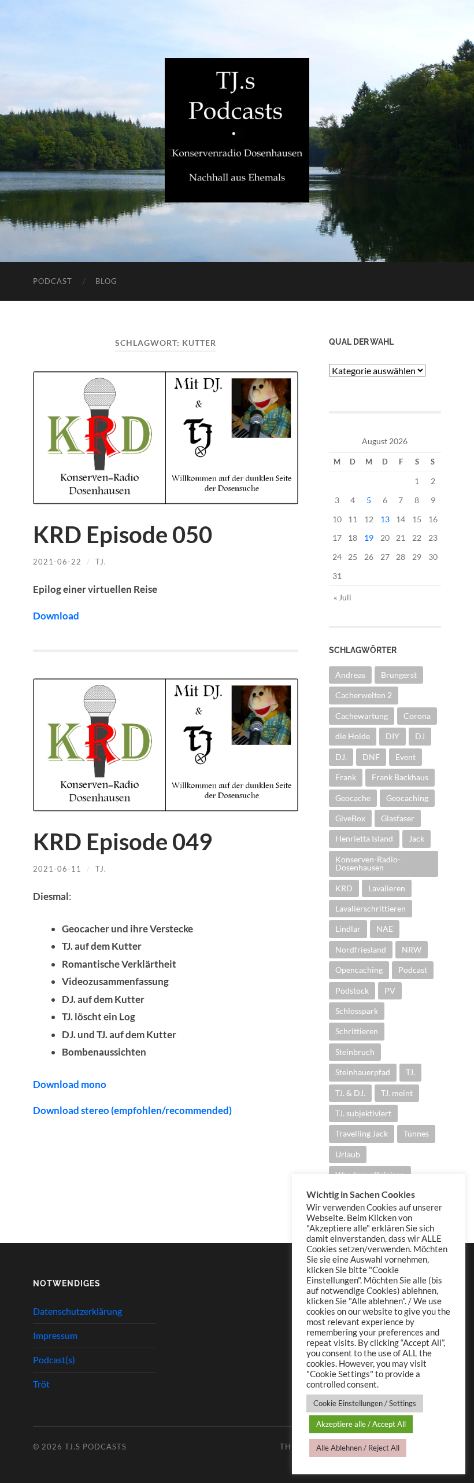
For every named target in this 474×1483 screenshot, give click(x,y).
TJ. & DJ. (350, 1093)
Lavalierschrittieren (370, 908)
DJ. (341, 757)
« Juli (342, 597)
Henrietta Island (364, 838)
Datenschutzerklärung (77, 1310)
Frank (345, 777)
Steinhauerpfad (362, 1072)
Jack (416, 838)
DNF (371, 757)
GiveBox (350, 818)
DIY (392, 736)
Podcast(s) (54, 1359)
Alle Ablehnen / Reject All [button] (357, 1447)
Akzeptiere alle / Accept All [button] (361, 1424)
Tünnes (416, 1133)
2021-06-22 (57, 561)
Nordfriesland (360, 949)
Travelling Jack (361, 1133)
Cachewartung (361, 716)
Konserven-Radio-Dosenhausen (368, 863)
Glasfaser (397, 818)
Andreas (350, 675)
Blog (106, 281)
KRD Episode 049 (122, 841)
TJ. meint (397, 1093)
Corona (417, 716)
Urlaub (347, 1154)
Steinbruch (355, 1052)
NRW (411, 949)
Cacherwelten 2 (363, 695)
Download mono (69, 1084)
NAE (384, 929)
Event (405, 757)
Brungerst (399, 675)
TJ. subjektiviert (363, 1113)
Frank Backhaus (400, 777)
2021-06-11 (57, 868)
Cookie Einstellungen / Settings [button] (364, 1403)
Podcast (52, 281)
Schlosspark (356, 1011)
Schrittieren (356, 1031)
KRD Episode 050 (122, 534)
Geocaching (407, 798)
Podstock (352, 990)
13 (385, 519)
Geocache (353, 798)
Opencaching (359, 970)
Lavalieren (386, 888)
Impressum (55, 1335)
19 (368, 538)
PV (389, 990)
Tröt (41, 1383)
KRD (344, 888)
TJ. (100, 561)
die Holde (352, 736)
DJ (420, 736)
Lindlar (348, 929)
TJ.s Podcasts (96, 1446)
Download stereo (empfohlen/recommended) (132, 1110)
